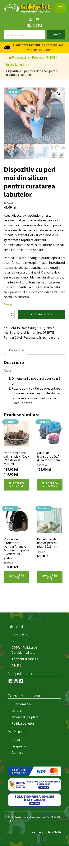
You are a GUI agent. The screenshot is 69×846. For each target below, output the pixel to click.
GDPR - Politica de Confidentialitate (24, 650)
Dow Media (54, 832)
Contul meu (20, 635)
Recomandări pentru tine (41, 337)
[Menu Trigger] (60, 8)
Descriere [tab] (16, 350)
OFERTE (48, 332)
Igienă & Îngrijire (29, 332)
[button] (58, 93)
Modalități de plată (25, 717)
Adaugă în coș (41, 314)
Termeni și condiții (25, 659)
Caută (56, 34)
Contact (17, 752)
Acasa (16, 740)
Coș (14, 641)
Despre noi (19, 746)
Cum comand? (21, 704)
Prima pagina (20, 57)
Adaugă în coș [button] (16, 577)
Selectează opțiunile (16, 484)
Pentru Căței (13, 337)
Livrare (17, 710)
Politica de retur (23, 723)
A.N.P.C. (17, 665)
